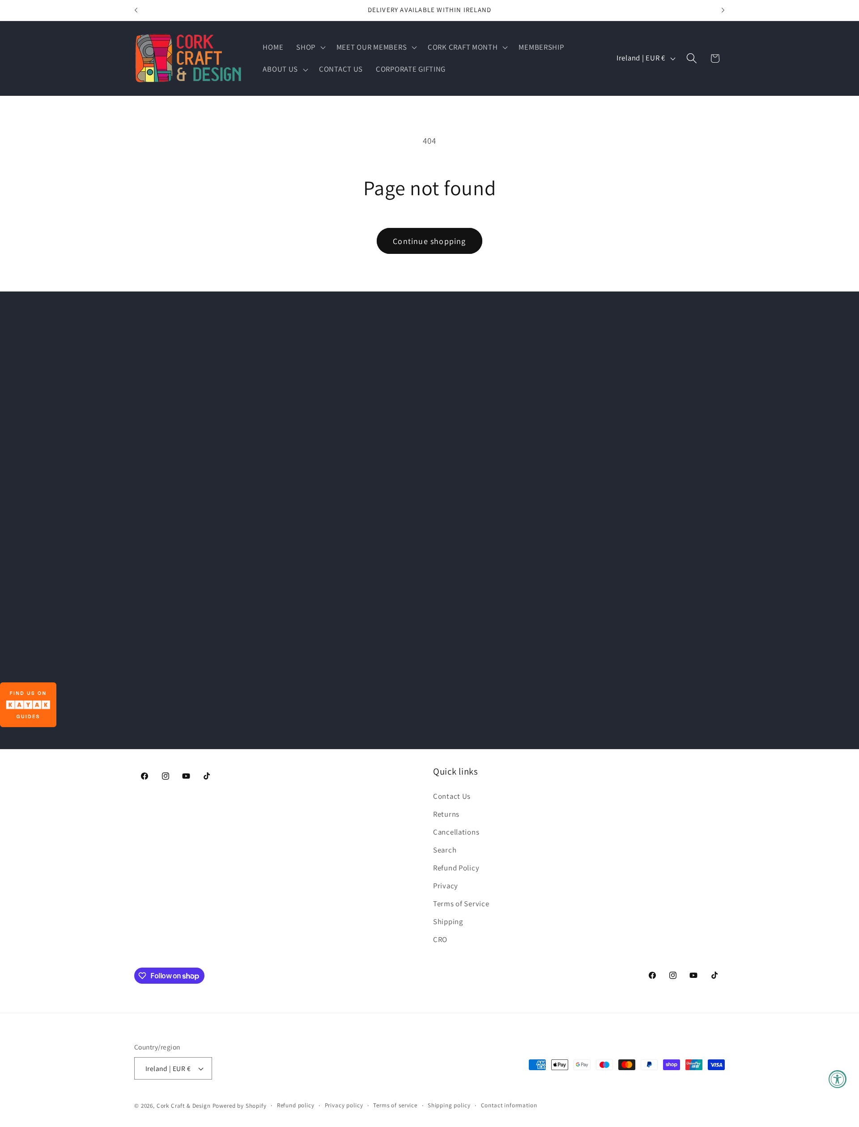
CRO (440, 939)
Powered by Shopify (240, 1106)
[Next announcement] (723, 10)
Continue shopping (429, 241)
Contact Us (452, 796)
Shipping (448, 921)
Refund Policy (456, 868)
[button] (310, 47)
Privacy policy (344, 1105)
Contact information (509, 1105)
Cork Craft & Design (184, 1106)
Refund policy (296, 1105)
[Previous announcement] (136, 10)
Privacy (445, 886)
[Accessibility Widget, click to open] (837, 1079)
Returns (446, 814)
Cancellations (456, 832)
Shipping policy (449, 1105)
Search (444, 850)
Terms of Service (461, 903)
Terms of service (395, 1105)
